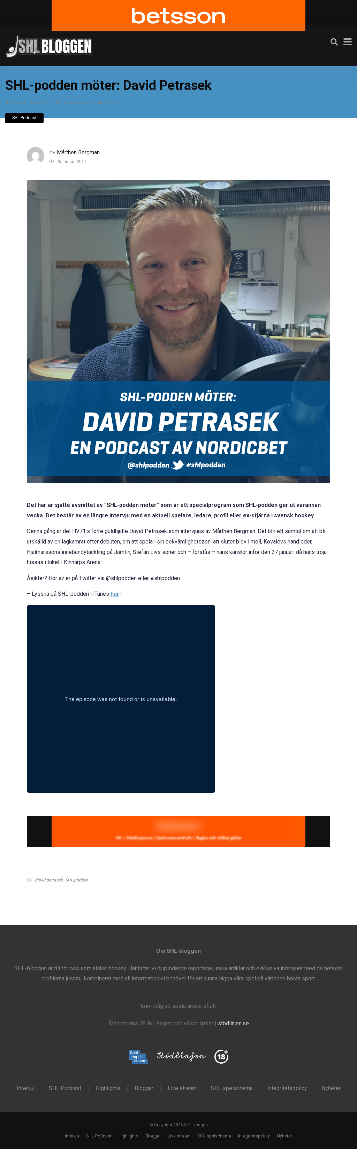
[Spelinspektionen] (139, 1057)
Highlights (108, 1088)
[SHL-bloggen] (48, 45)
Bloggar (144, 1088)
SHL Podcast (33, 102)
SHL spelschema (232, 1088)
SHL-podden (76, 880)
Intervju (26, 1088)
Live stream (182, 1088)
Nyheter (331, 1088)
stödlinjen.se (233, 1023)
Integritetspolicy (287, 1088)
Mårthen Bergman (78, 152)
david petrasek (48, 880)
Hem (9, 102)
